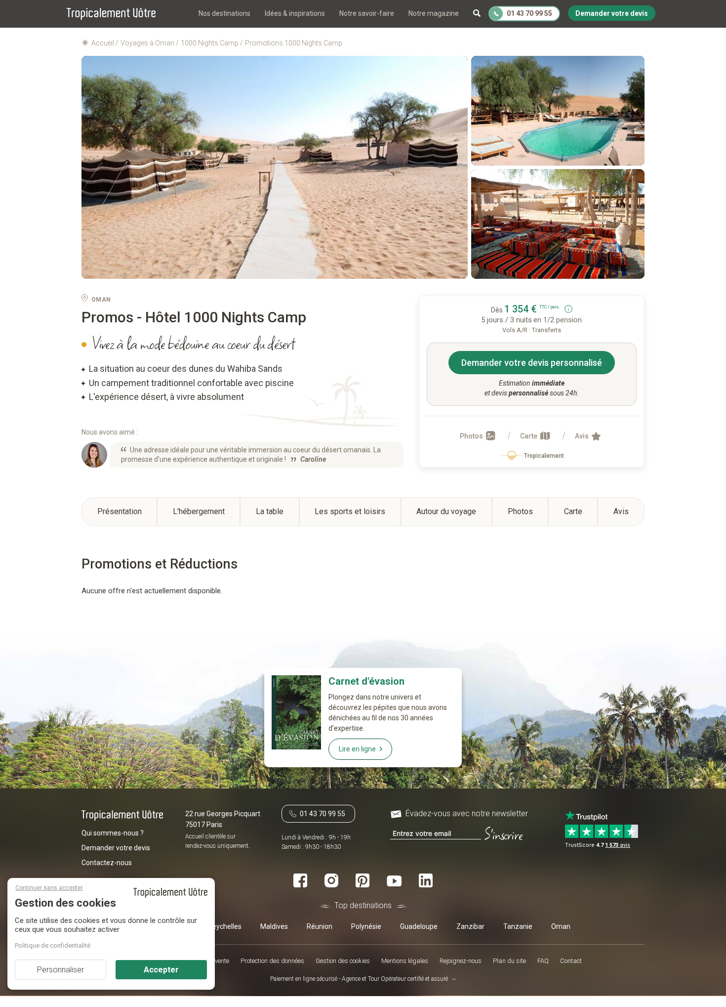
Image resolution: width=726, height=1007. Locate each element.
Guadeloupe (419, 926)
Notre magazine (433, 13)
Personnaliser (60, 969)
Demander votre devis (115, 848)
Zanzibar (470, 926)
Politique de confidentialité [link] (52, 945)
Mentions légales (404, 961)
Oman (560, 926)
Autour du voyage (446, 511)
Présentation (119, 511)
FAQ (543, 961)
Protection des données (272, 961)
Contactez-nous (106, 863)
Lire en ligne (357, 749)
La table (269, 511)
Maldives (274, 926)
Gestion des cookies (343, 961)
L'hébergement (199, 511)
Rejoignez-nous (461, 961)
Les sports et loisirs (350, 511)
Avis (582, 436)
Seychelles (225, 926)
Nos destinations (224, 13)
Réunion (319, 926)
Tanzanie (517, 926)
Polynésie (366, 926)
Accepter (161, 969)
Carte (529, 436)
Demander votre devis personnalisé (531, 362)
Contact (571, 961)
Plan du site (509, 961)
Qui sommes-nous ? (112, 833)
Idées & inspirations (295, 13)
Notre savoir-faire (366, 13)
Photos (472, 436)
